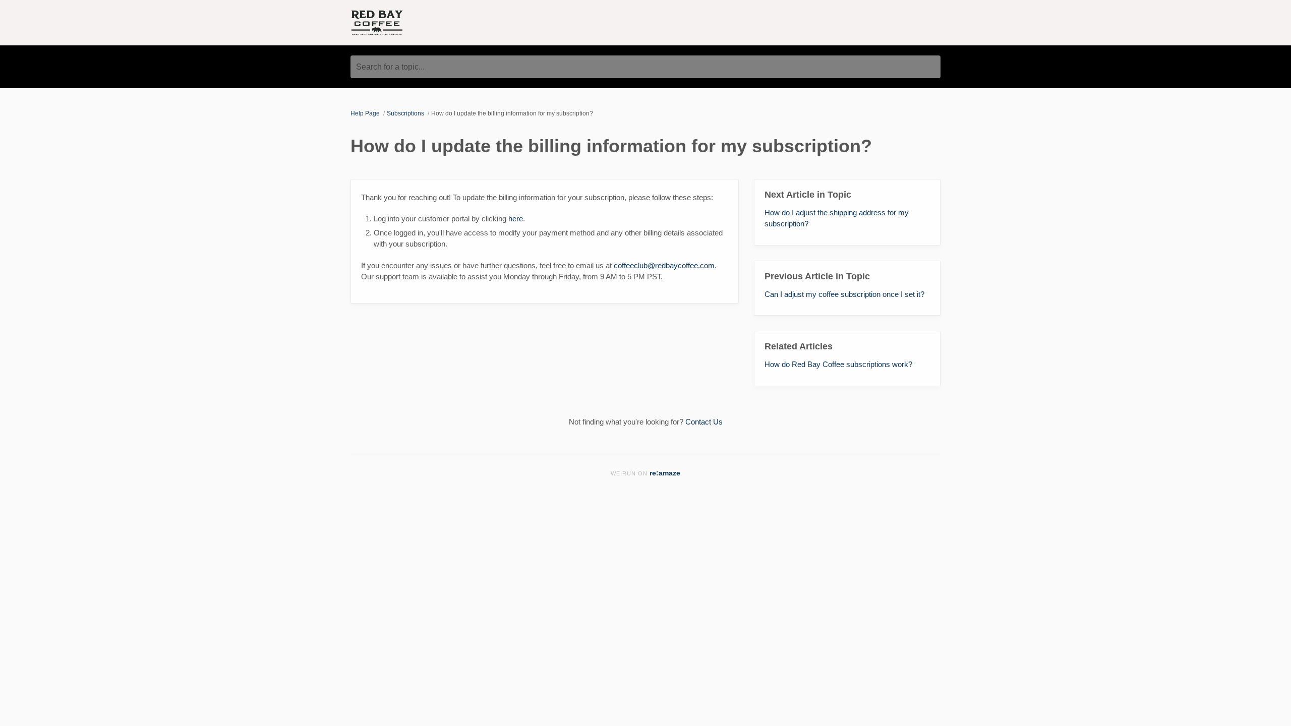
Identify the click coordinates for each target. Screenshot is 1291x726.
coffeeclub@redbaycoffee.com (664, 265)
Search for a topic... (390, 67)
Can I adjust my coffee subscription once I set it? (844, 294)
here (515, 218)
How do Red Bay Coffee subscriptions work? (838, 364)
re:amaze (665, 473)
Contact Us (704, 421)
